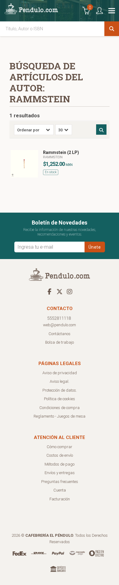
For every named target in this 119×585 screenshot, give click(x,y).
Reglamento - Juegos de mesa (59, 416)
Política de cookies (59, 399)
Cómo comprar (59, 446)
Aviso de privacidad (59, 373)
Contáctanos (59, 333)
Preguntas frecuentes (59, 481)
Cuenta (59, 490)
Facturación (59, 499)
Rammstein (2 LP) (61, 152)
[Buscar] (111, 28)
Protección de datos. (59, 390)
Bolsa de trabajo (59, 342)
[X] (59, 291)
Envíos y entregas (60, 472)
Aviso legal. (59, 381)
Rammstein (53, 157)
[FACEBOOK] (49, 291)
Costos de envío (59, 455)
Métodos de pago (59, 464)
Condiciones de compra (59, 407)
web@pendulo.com (59, 325)
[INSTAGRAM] (69, 291)
